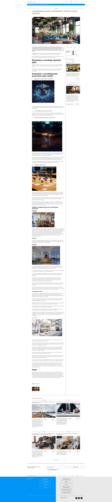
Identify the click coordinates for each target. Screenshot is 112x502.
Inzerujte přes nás (76, 1)
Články (71, 1)
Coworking (45, 487)
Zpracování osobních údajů (66, 489)
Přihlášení (83, 1)
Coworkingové (34, 53)
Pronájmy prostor (65, 1)
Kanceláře (45, 484)
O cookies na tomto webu (66, 492)
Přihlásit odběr (75, 467)
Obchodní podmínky (66, 487)
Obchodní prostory (45, 481)
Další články (56, 459)
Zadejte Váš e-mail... (50, 467)
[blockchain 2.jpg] (35, 389)
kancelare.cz (29, 4)
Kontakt (66, 481)
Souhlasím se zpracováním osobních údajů (53, 469)
